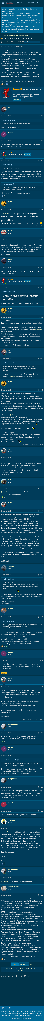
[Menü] (3, 3)
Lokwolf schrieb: (8, 120)
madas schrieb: (7, 184)
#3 (42, 141)
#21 (41, 787)
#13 (41, 488)
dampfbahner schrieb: (9, 760)
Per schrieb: (6, 165)
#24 (41, 878)
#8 (42, 287)
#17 (41, 660)
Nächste (23, 964)
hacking (27, 42)
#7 (42, 268)
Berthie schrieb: (8, 291)
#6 (42, 239)
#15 (41, 575)
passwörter (35, 42)
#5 (42, 210)
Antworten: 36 (18, 46)
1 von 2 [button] (14, 964)
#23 (41, 828)
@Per (12, 415)
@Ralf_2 (4, 492)
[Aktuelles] (37, 3)
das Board (38, 330)
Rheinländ (16, 92)
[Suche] (41, 3)
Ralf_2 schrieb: (7, 621)
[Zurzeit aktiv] (6, 112)
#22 (41, 811)
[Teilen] (42, 46)
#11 (41, 390)
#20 (41, 756)
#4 (42, 160)
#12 (41, 458)
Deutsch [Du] (7, 1008)
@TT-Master (5, 881)
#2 (42, 116)
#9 (42, 317)
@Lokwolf (6, 213)
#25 (41, 895)
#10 (41, 359)
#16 (41, 617)
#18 (41, 687)
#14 (41, 511)
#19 (41, 733)
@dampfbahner (7, 832)
